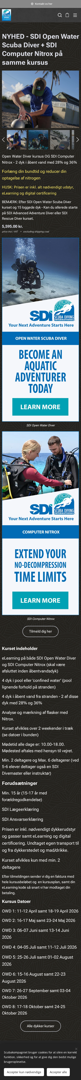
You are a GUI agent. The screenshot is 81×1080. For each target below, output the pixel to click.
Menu (75, 15)
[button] (59, 15)
